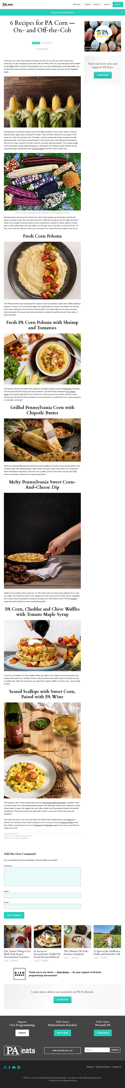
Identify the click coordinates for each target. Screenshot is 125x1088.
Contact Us (117, 1067)
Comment (8, 866)
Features (76, 4)
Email (6, 902)
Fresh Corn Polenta (42, 236)
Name (7, 891)
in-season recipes (66, 822)
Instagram (49, 825)
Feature (36, 43)
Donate (117, 4)
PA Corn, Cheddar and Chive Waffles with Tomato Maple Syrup (42, 611)
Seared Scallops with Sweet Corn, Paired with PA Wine (42, 694)
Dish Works (24, 838)
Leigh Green (43, 49)
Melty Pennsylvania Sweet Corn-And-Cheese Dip (42, 484)
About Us (90, 1067)
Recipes (97, 4)
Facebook (37, 825)
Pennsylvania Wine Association (54, 803)
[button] (82, 4)
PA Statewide (46, 43)
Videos (87, 4)
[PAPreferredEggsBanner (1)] (102, 51)
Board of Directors (103, 1067)
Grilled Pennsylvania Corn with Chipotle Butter (42, 410)
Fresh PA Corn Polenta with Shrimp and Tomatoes (42, 325)
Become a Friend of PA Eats (62, 12)
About (107, 4)
